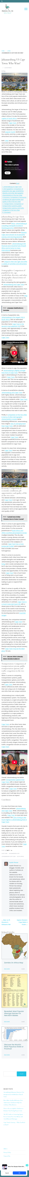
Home (3, 51)
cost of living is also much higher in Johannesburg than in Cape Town (14, 820)
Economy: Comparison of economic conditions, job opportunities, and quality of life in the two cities (14, 199)
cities (7, 141)
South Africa (20, 856)
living (3, 564)
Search (21, 1074)
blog (25, 296)
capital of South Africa (9, 118)
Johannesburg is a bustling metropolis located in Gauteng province (14, 226)
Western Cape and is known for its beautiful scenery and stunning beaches (14, 235)
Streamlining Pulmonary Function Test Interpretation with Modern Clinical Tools (14, 1094)
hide (17, 183)
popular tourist (10, 132)
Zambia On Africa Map (13, 963)
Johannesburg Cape (14, 853)
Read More (7, 969)
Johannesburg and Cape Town (13, 284)
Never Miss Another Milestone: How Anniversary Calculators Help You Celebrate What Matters (13, 1102)
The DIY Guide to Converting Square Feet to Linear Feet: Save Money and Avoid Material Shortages (13, 1117)
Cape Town (12, 123)
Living (9, 51)
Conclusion (6, 212)
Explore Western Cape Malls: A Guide (22, 922)
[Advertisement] (14, 31)
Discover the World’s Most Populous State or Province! (13, 1046)
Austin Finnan (8, 67)
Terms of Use (7, 1156)
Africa (13, 223)
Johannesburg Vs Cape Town (12, 187)
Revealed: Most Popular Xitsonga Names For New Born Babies (14, 1013)
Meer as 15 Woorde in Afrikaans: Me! (6, 922)
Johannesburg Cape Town (9, 856)
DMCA (5, 1149)
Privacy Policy (7, 1152)
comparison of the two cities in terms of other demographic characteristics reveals (14, 417)
